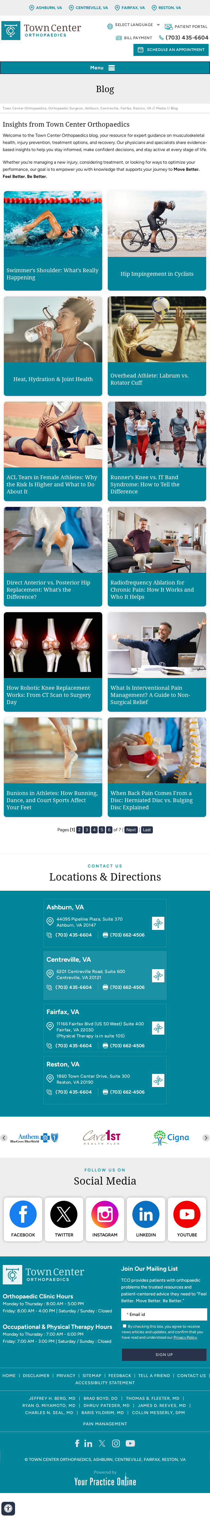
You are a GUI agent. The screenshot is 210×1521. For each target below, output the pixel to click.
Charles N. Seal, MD (49, 1412)
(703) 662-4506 (127, 935)
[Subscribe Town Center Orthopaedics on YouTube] (130, 1443)
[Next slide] (206, 1138)
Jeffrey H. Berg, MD (52, 1398)
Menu (97, 68)
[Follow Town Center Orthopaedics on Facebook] (77, 1443)
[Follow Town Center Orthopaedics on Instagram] (116, 1443)
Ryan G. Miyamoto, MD (48, 1405)
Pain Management (105, 1423)
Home (9, 1375)
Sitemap (92, 1375)
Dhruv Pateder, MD (107, 1405)
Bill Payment (138, 38)
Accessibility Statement (105, 1382)
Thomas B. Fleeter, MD (152, 1398)
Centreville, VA (92, 7)
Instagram (105, 1235)
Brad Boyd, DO (101, 1398)
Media (161, 108)
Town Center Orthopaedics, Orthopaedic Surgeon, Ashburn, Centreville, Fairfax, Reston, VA (77, 108)
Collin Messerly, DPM (158, 1412)
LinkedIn (146, 1235)
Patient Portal (191, 26)
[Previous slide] (4, 1138)
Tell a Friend (154, 1375)
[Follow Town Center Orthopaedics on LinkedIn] (88, 1443)
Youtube (187, 1235)
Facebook (23, 1235)
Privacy (66, 1375)
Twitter (64, 1235)
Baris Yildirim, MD (102, 1412)
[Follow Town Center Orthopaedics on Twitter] (102, 1443)
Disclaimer (36, 1375)
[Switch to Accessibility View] (8, 1509)
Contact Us (105, 866)
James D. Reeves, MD (162, 1405)
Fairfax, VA (133, 7)
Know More (53, 262)
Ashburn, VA (49, 7)
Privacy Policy (185, 1337)
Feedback (120, 1375)
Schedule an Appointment (176, 49)
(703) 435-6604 (187, 37)
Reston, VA (170, 7)
